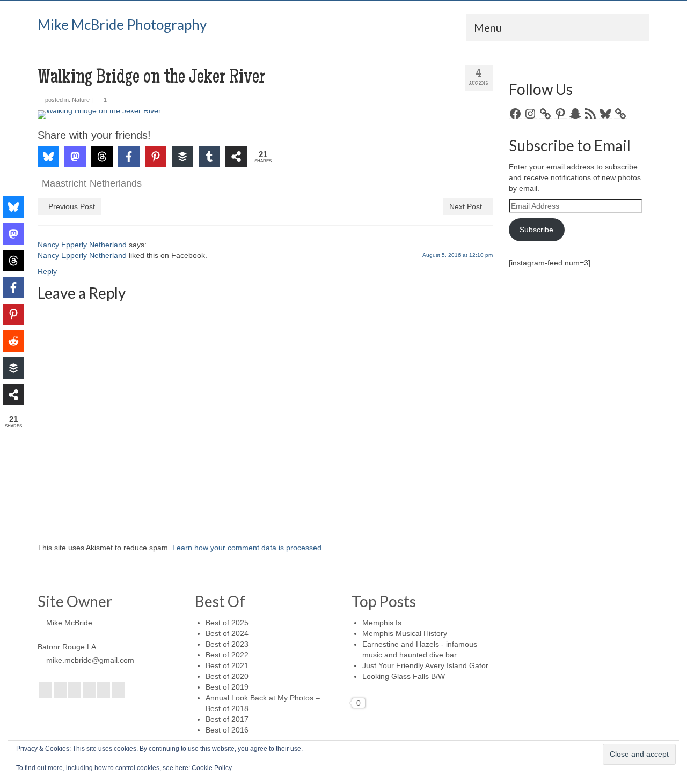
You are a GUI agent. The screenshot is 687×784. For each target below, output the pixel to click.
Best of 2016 (227, 730)
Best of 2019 (227, 687)
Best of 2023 (227, 644)
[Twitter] (60, 690)
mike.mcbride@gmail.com (90, 660)
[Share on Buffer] (182, 156)
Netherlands (116, 183)
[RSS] (118, 690)
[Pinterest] (103, 690)
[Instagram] (74, 690)
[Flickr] (89, 690)
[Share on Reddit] (13, 341)
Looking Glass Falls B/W (403, 676)
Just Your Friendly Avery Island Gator (425, 665)
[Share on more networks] (236, 156)
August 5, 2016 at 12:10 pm (457, 255)
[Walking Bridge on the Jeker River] (265, 114)
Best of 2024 (227, 633)
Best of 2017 (227, 719)
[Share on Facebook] (129, 156)
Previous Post (71, 206)
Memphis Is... (385, 622)
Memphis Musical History (404, 633)
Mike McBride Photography (122, 24)
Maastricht (64, 183)
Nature (81, 100)
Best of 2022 (227, 654)
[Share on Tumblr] (209, 156)
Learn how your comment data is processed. (248, 547)
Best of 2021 (227, 665)
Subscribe (536, 229)
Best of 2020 (227, 676)
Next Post (465, 206)
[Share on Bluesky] (48, 156)
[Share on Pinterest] (155, 156)
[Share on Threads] (102, 156)
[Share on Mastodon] (75, 156)
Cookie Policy (212, 768)
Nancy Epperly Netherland (82, 244)
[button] (60, 126)
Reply (47, 271)
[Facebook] (45, 690)
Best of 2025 (227, 622)
